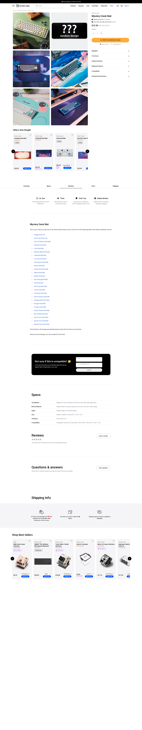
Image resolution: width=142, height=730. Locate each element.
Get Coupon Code (87, 376)
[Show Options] (100, 370)
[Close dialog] (101, 343)
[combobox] (86, 370)
